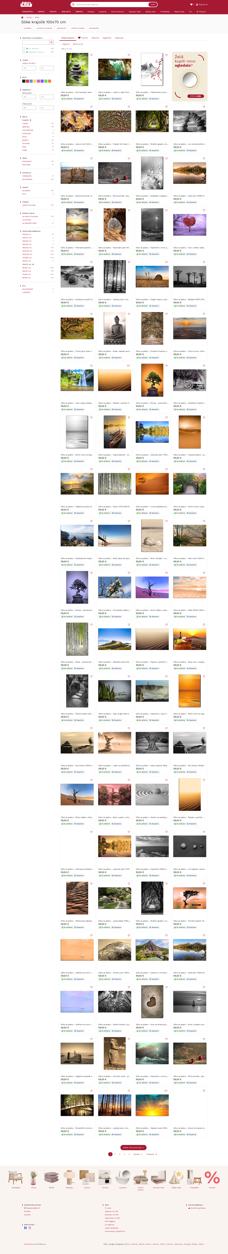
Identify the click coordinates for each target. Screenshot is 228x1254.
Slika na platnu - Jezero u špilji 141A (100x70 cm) (118, 92)
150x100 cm (27, 254)
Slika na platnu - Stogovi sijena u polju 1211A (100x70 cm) (159, 299)
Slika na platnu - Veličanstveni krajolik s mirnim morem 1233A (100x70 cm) (92, 558)
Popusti (212, 1188)
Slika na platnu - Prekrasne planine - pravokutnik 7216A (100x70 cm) (89, 248)
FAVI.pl (142, 1244)
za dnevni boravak (44, 28)
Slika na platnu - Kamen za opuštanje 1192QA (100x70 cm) (160, 817)
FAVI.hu (156, 1244)
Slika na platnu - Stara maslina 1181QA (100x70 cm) (157, 765)
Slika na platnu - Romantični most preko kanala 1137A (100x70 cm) (88, 1128)
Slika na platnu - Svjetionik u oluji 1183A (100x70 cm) (158, 714)
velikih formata (77, 28)
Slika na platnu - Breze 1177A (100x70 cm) (115, 507)
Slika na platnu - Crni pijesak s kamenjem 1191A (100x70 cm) (198, 869)
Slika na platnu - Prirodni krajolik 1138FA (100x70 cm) (195, 921)
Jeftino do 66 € (29, 63)
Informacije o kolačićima (115, 1231)
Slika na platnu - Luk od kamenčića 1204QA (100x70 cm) (196, 144)
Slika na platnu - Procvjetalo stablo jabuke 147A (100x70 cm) (123, 610)
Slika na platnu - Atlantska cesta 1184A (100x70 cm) (119, 662)
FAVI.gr (195, 1244)
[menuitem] (28, 11)
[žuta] (34, 81)
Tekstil (51, 1188)
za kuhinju (26, 220)
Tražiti (152, 4)
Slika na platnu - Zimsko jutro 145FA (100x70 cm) (118, 973)
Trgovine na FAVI (111, 1211)
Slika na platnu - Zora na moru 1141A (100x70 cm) (193, 351)
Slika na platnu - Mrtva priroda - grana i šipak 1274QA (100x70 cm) (125, 196)
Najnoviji (95, 38)
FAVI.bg (187, 1244)
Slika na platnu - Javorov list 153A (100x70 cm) (80, 144)
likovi (24, 137)
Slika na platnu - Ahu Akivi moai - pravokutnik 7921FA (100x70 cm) (126, 1076)
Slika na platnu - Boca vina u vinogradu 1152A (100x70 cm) (197, 662)
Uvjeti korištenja (111, 1228)
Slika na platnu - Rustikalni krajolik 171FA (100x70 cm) (195, 403)
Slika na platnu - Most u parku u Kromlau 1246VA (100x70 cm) (124, 817)
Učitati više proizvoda (132, 1148)
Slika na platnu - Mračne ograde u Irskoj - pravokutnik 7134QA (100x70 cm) (167, 921)
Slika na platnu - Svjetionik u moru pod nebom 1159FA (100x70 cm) (164, 1076)
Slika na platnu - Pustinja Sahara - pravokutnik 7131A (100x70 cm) (200, 455)
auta (24, 147)
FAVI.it (163, 1244)
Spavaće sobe (158, 1188)
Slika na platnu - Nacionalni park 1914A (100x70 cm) (119, 248)
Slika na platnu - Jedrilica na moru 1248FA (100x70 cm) (84, 973)
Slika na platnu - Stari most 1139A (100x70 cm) (192, 558)
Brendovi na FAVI (112, 1215)
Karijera (27, 1215)
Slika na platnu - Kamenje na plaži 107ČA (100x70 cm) (83, 299)
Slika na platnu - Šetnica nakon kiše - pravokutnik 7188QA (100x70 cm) (90, 714)
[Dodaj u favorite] (91, 55)
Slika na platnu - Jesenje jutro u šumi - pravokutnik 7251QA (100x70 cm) (128, 299)
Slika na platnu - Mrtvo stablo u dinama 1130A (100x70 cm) (85, 817)
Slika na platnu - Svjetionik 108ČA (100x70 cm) (155, 869)
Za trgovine (109, 1225)
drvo (24, 194)
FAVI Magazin (110, 1221)
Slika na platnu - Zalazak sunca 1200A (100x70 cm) (157, 1128)
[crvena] (27, 81)
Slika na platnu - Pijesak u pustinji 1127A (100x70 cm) (158, 662)
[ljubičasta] (42, 81)
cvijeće (25, 123)
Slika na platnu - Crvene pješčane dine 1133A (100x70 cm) (160, 507)
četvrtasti (26, 165)
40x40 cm (26, 261)
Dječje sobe (176, 1188)
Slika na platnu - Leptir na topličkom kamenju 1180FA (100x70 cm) (126, 765)
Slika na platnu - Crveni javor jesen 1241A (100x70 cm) (83, 351)
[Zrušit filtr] (30, 120)
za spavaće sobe (29, 223)
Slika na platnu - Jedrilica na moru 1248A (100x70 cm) (83, 1024)
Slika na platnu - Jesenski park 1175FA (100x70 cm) (119, 869)
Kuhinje (105, 1188)
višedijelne (27, 176)
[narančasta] (49, 81)
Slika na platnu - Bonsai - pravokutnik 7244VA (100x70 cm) (85, 610)
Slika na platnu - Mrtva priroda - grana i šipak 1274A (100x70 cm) (200, 1076)
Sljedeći (137, 1154)
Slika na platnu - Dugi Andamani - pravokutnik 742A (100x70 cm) (125, 455)
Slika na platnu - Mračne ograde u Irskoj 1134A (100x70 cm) (160, 144)
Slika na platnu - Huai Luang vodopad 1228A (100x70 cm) (84, 403)
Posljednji (150, 1154)
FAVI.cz (127, 1244)
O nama (108, 1208)
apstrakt (25, 127)
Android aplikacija (198, 1208)
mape (24, 150)
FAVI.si (201, 1244)
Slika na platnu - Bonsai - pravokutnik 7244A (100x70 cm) (160, 403)
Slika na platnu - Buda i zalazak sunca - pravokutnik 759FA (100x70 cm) (128, 351)
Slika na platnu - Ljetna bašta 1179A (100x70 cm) (118, 921)
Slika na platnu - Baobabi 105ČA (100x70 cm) (191, 299)
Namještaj (16, 1188)
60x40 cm (26, 278)
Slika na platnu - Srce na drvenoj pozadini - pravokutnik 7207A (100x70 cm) (167, 1024)
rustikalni (26, 292)
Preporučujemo (67, 38)
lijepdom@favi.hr (33, 1208)
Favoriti (84, 38)
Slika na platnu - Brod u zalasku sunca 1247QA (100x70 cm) (198, 1024)
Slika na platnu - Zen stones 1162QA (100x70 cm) (193, 765)
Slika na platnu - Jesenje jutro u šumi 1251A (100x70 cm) (121, 1128)
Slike (37, 17)
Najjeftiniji (107, 38)
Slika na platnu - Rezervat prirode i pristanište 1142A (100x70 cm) (88, 196)
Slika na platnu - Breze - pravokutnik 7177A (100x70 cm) (84, 662)
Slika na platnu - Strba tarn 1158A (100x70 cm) (192, 973)
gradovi (25, 140)
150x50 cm (26, 248)
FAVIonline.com (30, 1244)
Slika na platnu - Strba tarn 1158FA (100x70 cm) (193, 196)
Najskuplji (119, 38)
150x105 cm (27, 251)
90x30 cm (26, 271)
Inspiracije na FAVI (112, 1218)
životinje (26, 143)
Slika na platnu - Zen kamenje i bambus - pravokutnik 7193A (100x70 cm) (91, 92)
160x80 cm (26, 241)
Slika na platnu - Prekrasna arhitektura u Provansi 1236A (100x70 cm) (90, 869)
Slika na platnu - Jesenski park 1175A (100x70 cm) (156, 455)
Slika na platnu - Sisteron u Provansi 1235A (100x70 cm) (159, 973)
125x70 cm (26, 238)
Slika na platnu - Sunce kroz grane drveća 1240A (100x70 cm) (199, 1128)
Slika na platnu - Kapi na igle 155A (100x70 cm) (117, 714)
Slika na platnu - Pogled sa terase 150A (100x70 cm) (82, 507)
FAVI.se (170, 1244)
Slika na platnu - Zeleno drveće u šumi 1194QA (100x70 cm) (123, 1024)
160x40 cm (26, 244)
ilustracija (26, 133)
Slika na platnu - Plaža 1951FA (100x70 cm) (191, 610)
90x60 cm (26, 268)
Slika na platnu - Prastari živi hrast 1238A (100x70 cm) (120, 144)
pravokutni (61, 28)
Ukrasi (29, 17)
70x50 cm (26, 274)
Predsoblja (194, 1188)
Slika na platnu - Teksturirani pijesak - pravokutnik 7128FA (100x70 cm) (90, 921)
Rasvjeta (69, 1188)
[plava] (31, 81)
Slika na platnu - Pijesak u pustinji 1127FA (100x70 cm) (120, 403)
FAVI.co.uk (178, 1244)
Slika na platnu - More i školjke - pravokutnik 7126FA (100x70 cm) (163, 558)
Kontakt (27, 1211)
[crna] (23, 81)
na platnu (27, 28)
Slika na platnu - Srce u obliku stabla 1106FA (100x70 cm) (197, 248)
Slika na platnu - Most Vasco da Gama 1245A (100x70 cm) (122, 558)
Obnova (87, 1188)
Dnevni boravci (141, 1189)
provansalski (27, 289)
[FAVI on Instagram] (29, 1228)
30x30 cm (26, 234)
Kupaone (122, 1188)
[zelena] (45, 81)
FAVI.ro (149, 1244)
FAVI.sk (134, 1244)
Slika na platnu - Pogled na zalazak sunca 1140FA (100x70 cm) (86, 1076)
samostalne (94, 28)
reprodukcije (27, 130)
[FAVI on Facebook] (25, 1228)
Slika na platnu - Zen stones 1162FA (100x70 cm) (81, 765)
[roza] (38, 81)
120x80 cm (26, 258)
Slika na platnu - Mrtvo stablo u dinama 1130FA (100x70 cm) (161, 610)
